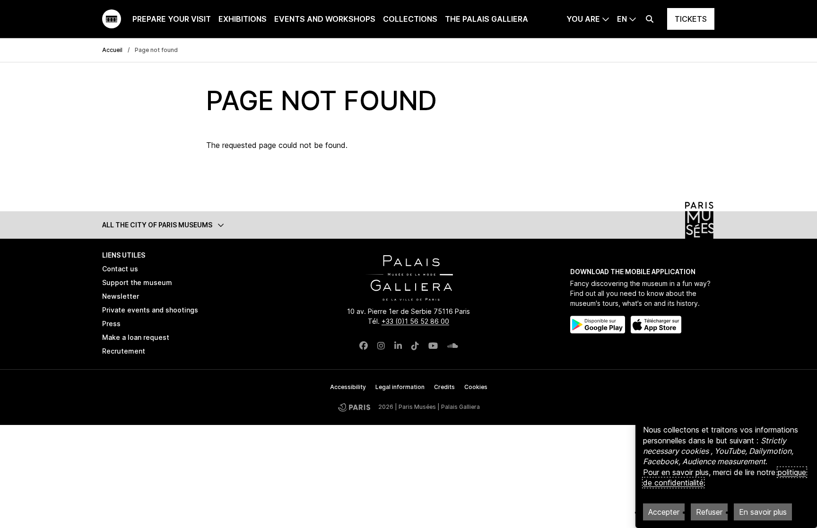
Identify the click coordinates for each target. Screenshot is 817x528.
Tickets (691, 19)
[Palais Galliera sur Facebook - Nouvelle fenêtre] (363, 346)
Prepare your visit (171, 19)
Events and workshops (324, 19)
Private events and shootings (150, 310)
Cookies (475, 386)
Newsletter (120, 296)
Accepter (663, 512)
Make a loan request (135, 337)
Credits (444, 386)
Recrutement (123, 351)
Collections (410, 19)
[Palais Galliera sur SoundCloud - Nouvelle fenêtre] (452, 346)
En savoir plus (763, 512)
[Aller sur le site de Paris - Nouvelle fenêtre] (354, 407)
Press (111, 324)
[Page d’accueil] (111, 18)
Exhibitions (242, 19)
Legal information (400, 386)
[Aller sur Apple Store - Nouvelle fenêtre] (656, 325)
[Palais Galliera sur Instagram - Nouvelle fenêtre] (381, 346)
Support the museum (137, 282)
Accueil (112, 49)
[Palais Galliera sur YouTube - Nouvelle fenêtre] (433, 346)
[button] (408, 224)
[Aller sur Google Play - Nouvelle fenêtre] (597, 325)
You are (583, 19)
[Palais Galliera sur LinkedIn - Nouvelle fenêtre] (398, 346)
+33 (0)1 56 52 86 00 (415, 321)
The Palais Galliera (486, 19)
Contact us (120, 269)
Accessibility (348, 386)
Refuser (709, 512)
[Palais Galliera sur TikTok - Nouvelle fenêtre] (415, 346)
